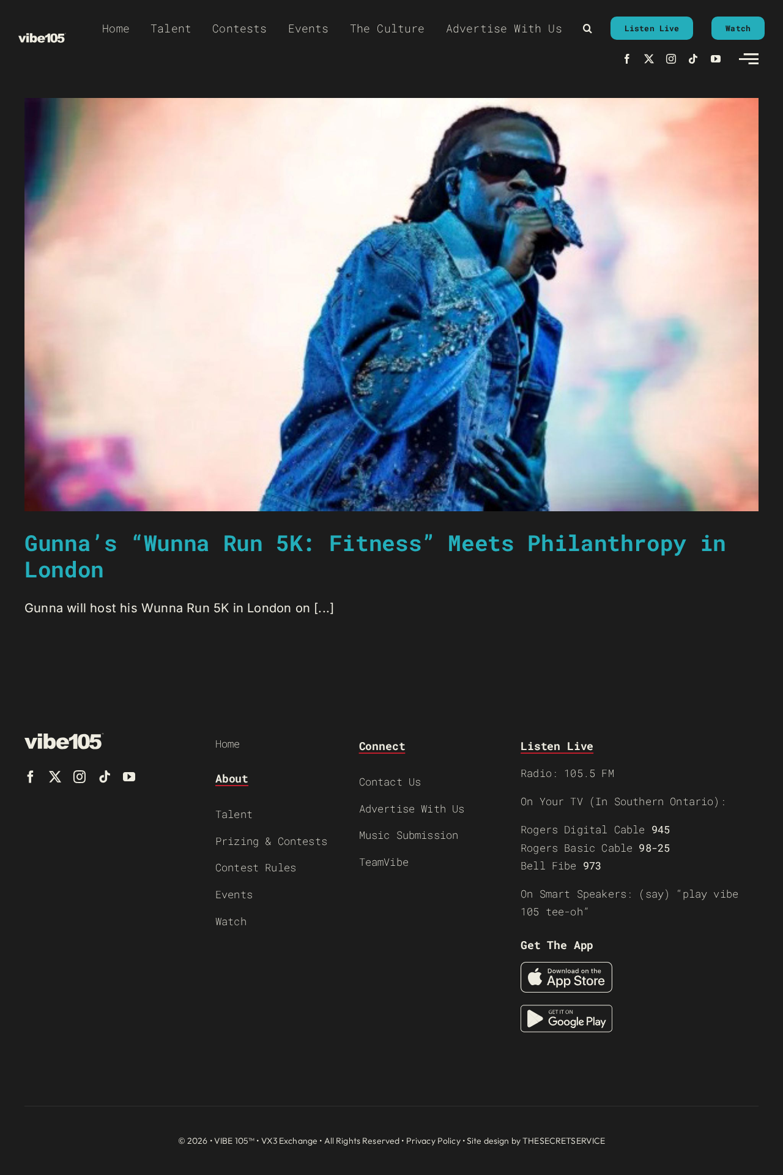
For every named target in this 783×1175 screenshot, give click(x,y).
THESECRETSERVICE (563, 1140)
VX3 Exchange (289, 1140)
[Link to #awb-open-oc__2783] (749, 59)
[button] (587, 28)
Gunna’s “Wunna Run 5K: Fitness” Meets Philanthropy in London (375, 556)
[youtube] (716, 59)
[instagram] (671, 59)
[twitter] (649, 59)
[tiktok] (693, 59)
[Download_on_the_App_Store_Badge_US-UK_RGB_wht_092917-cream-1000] (566, 968)
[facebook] (627, 59)
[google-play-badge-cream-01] (566, 1011)
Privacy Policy (433, 1140)
